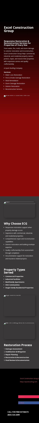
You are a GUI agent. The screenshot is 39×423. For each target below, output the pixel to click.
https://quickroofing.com (28, 382)
